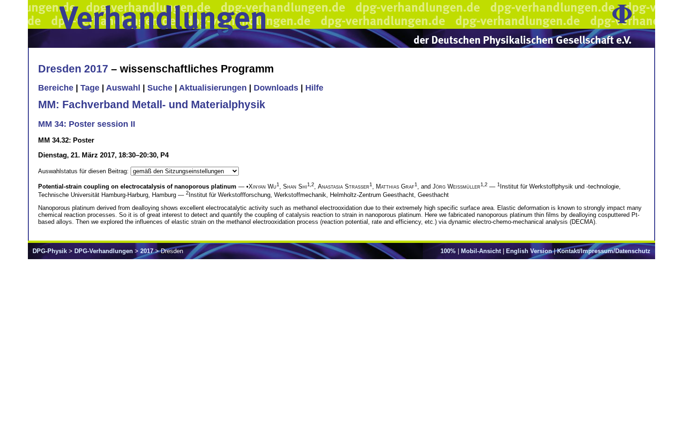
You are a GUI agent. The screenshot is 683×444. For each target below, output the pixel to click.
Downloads (276, 87)
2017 (146, 251)
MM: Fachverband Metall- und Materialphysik (151, 104)
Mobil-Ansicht (481, 251)
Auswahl (123, 87)
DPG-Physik (50, 251)
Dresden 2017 (73, 69)
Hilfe (314, 87)
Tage (89, 87)
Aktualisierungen (213, 87)
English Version (529, 251)
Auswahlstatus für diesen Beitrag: (84, 171)
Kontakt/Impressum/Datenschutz (603, 251)
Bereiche (55, 87)
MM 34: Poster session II (86, 124)
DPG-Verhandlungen (103, 251)
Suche (159, 87)
